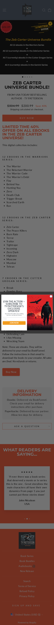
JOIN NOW (14, 323)
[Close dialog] (51, 296)
